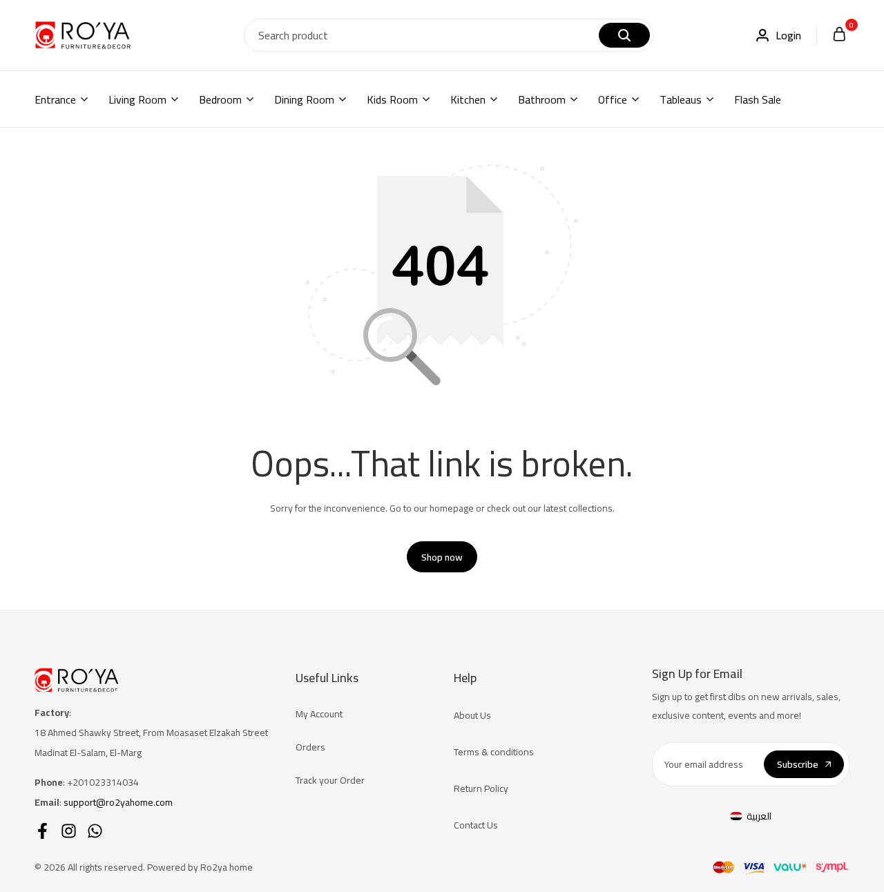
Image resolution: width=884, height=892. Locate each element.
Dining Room (304, 99)
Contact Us (476, 825)
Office (612, 99)
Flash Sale (757, 99)
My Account (319, 714)
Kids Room (392, 99)
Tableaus (681, 99)
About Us (472, 715)
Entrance (55, 99)
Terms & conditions (494, 752)
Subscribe (797, 764)
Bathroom (542, 99)
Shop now (442, 557)
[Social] (42, 831)
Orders (310, 747)
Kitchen (468, 99)
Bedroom (220, 99)
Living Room (137, 99)
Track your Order (330, 780)
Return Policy (481, 788)
